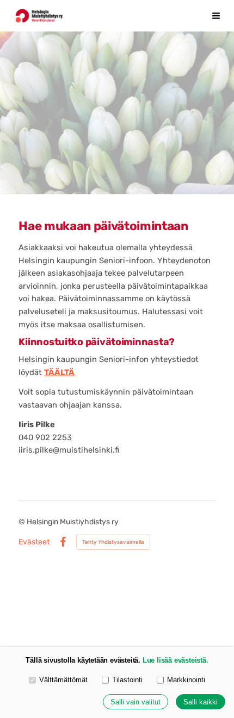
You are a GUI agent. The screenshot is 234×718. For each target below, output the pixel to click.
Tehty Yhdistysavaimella (113, 542)
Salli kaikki (200, 702)
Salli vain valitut (135, 702)
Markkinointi (186, 680)
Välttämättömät (63, 680)
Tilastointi (127, 680)
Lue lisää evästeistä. (175, 660)
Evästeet (34, 542)
